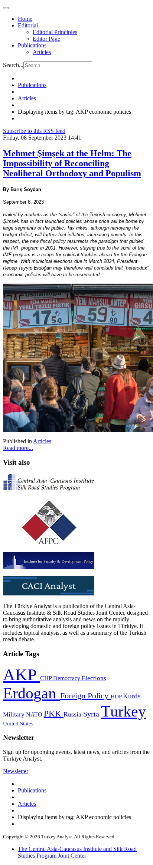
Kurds (131, 696)
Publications (32, 45)
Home (25, 19)
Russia (73, 714)
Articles (42, 52)
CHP (46, 678)
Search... (13, 65)
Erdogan (31, 693)
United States (18, 723)
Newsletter (15, 771)
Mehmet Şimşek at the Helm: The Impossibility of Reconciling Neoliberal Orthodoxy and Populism (72, 163)
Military (14, 714)
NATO (35, 714)
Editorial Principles (55, 32)
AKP (21, 674)
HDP (117, 696)
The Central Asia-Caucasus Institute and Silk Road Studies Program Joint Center (77, 852)
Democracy (67, 678)
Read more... (18, 448)
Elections (94, 678)
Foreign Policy (85, 695)
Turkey (123, 711)
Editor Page (46, 39)
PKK (54, 713)
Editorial (28, 25)
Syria (92, 714)
